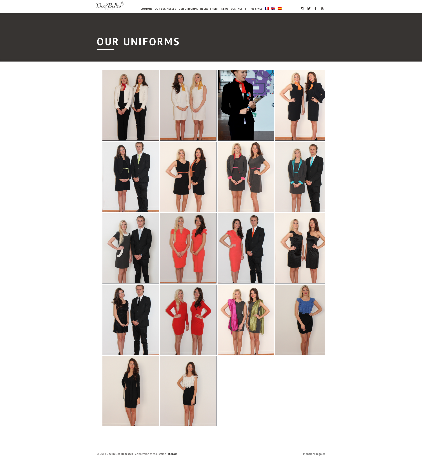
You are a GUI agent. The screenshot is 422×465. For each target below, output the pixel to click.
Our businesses (165, 8)
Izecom (172, 454)
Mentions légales (314, 454)
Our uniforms (188, 8)
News (224, 8)
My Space (256, 8)
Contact (237, 8)
